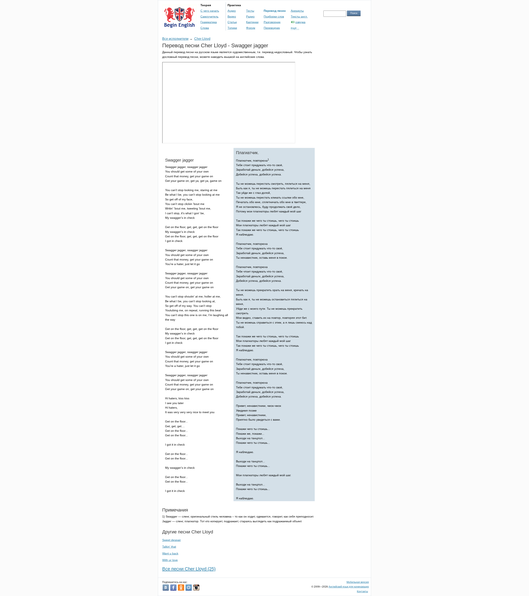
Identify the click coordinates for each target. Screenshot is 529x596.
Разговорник (272, 22)
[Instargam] (196, 587)
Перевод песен (275, 10)
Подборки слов (274, 16)
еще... (295, 28)
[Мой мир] (189, 587)
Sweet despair (171, 540)
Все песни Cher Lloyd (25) (189, 568)
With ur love (170, 560)
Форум (250, 28)
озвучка (300, 22)
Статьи (232, 22)
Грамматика (208, 22)
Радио (250, 16)
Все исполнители (175, 38)
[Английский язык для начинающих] (179, 26)
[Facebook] (173, 587)
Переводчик (272, 28)
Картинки (252, 22)
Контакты (362, 591)
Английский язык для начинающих (349, 586)
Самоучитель (209, 16)
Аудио (232, 10)
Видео (232, 16)
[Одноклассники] (181, 587)
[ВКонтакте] (166, 587)
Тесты (250, 10)
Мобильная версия (358, 582)
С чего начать (209, 10)
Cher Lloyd (202, 38)
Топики (232, 28)
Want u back (170, 553)
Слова (204, 28)
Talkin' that (169, 546)
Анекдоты (297, 10)
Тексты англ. (299, 16)
